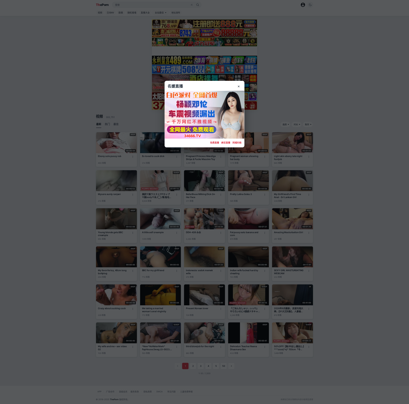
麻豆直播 (225, 142)
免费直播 (214, 142)
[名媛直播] (204, 202)
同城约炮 (236, 142)
